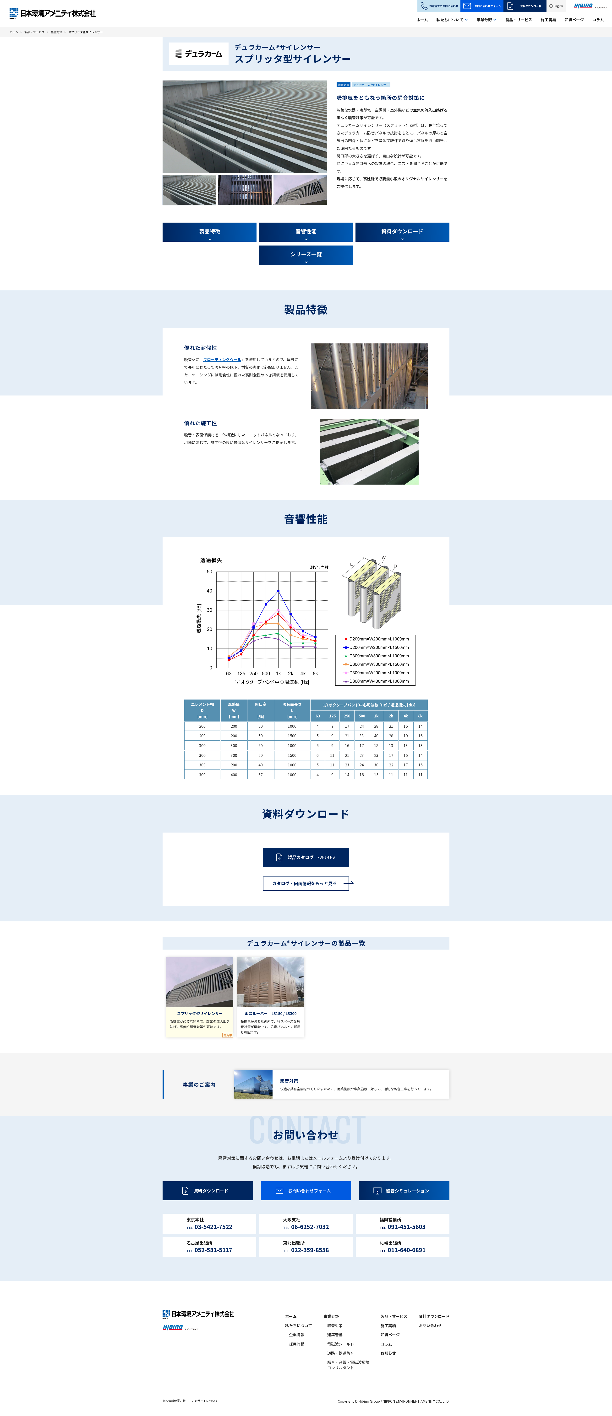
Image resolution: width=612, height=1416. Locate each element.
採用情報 (296, 1344)
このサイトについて (205, 1401)
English (558, 6)
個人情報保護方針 (174, 1401)
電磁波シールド (340, 1344)
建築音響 (335, 1334)
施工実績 (548, 19)
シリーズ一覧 (306, 254)
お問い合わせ (430, 1325)
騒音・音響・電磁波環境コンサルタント (348, 1364)
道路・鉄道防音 (340, 1353)
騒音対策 (56, 32)
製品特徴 (209, 231)
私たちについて (298, 1325)
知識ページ (574, 19)
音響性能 (306, 231)
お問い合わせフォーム (488, 6)
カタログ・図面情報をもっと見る (304, 883)
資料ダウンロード (530, 6)
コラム (598, 19)
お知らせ (388, 1353)
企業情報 (296, 1334)
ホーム (422, 19)
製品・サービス (518, 19)
